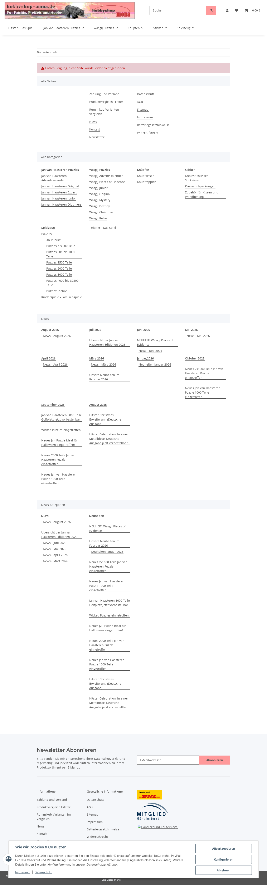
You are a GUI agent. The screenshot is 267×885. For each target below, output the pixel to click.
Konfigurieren (223, 859)
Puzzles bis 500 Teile (60, 246)
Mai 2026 (191, 330)
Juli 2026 (95, 330)
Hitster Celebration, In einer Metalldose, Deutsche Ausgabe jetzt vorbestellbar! (108, 438)
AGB (140, 102)
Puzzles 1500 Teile (59, 262)
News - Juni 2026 (150, 351)
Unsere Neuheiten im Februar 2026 (104, 377)
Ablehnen (223, 870)
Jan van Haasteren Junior (58, 198)
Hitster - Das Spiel (103, 228)
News (93, 122)
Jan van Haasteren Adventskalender (54, 178)
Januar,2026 (145, 358)
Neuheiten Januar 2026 (155, 364)
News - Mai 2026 (198, 336)
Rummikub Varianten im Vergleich (106, 111)
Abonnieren (214, 760)
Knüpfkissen (145, 176)
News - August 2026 (57, 336)
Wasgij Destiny (99, 206)
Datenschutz (43, 872)
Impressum (22, 872)
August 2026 (50, 330)
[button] (227, 10)
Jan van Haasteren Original (60, 186)
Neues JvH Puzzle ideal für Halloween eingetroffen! (59, 442)
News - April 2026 (55, 364)
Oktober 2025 (194, 358)
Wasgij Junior (98, 188)
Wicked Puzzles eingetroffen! (61, 430)
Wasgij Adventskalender (106, 176)
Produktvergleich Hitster (106, 102)
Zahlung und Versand (104, 94)
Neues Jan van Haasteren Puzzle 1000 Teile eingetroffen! (59, 478)
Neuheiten (96, 516)
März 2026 (96, 358)
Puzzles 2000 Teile (59, 268)
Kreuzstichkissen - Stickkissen (197, 178)
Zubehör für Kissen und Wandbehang (201, 194)
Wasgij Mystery (99, 200)
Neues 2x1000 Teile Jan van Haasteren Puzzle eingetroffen (204, 373)
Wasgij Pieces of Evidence (107, 182)
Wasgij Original (100, 194)
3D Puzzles (53, 240)
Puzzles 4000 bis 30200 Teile (62, 283)
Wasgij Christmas (101, 212)
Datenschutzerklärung (109, 759)
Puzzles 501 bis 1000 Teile (60, 254)
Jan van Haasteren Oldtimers (61, 204)
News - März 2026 (103, 364)
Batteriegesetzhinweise (153, 125)
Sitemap (143, 109)
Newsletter (97, 137)
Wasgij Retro (98, 218)
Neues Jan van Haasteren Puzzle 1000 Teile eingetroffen (202, 392)
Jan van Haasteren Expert (59, 192)
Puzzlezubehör (56, 291)
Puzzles (46, 234)
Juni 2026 (143, 330)
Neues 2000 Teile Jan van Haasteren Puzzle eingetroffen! (58, 459)
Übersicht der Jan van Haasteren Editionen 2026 (107, 342)
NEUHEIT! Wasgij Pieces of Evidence (155, 342)
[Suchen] (211, 10)
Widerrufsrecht (147, 133)
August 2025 (98, 405)
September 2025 (52, 405)
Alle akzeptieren (223, 848)
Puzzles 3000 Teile (59, 274)
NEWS (45, 516)
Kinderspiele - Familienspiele (61, 297)
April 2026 (48, 358)
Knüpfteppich (146, 182)
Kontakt (94, 129)
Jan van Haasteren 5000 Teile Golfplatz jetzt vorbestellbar (61, 417)
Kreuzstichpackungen (200, 186)
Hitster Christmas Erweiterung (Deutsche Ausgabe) (105, 419)
